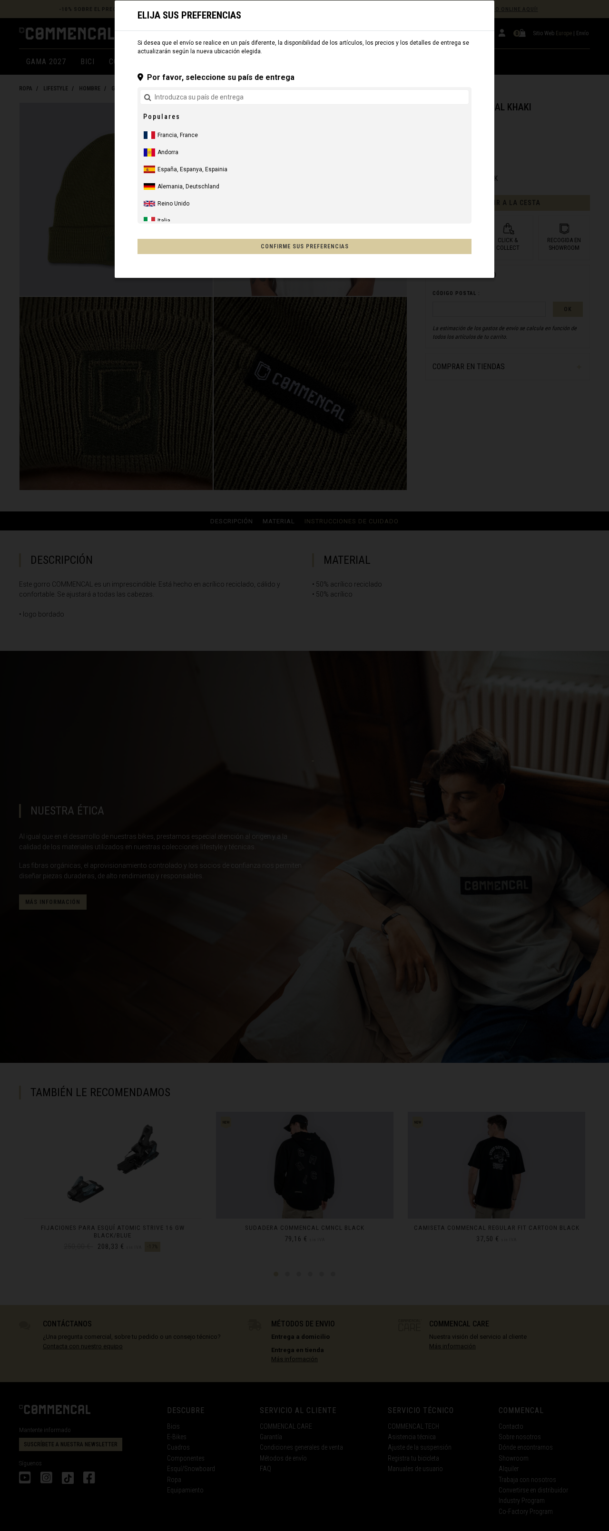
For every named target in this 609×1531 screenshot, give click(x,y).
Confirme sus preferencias (305, 246)
